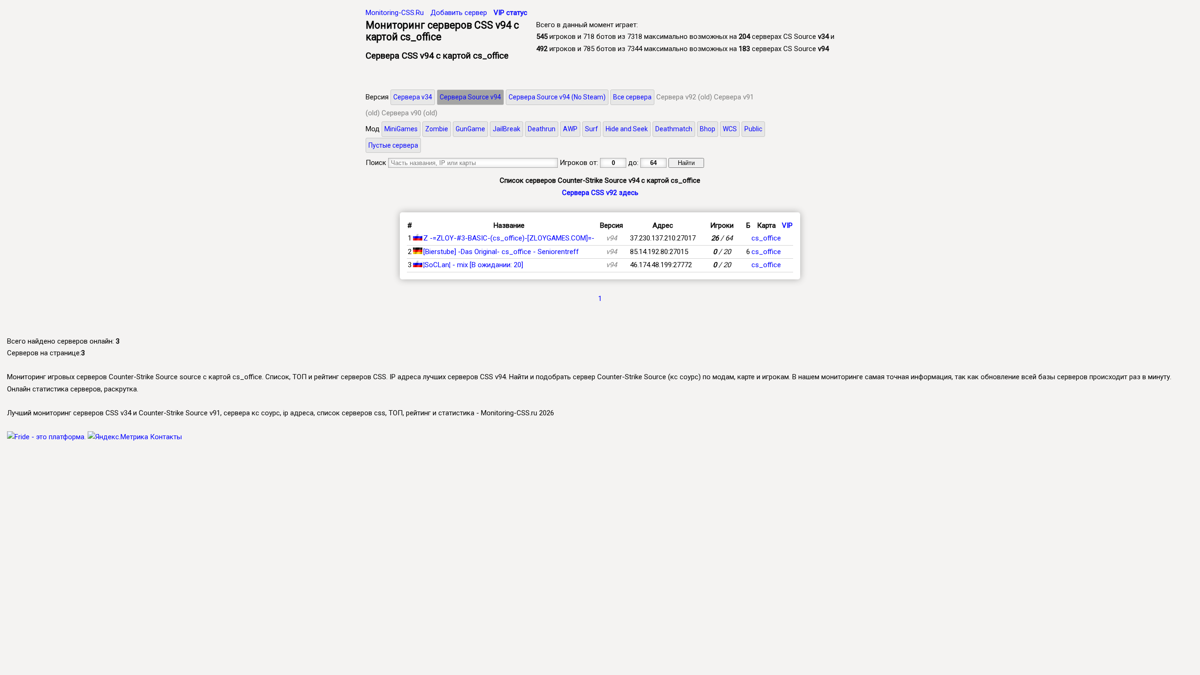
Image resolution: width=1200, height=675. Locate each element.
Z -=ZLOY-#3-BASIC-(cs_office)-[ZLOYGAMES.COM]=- (508, 238)
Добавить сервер (458, 12)
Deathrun (541, 129)
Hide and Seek (627, 129)
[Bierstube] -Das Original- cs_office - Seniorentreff (501, 252)
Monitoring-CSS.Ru (395, 12)
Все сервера (632, 97)
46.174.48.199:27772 (661, 265)
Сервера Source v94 (470, 97)
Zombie (436, 129)
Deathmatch (673, 129)
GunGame (470, 129)
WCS (730, 129)
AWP (570, 129)
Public (753, 129)
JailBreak (506, 129)
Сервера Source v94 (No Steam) (557, 97)
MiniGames (401, 129)
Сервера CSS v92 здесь (600, 192)
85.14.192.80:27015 (659, 252)
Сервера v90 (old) (409, 113)
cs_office (766, 238)
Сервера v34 (412, 97)
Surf (591, 129)
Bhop (707, 129)
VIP (787, 225)
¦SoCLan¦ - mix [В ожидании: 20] (473, 265)
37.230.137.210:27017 (663, 238)
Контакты (166, 437)
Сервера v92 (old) (684, 97)
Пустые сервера (393, 145)
